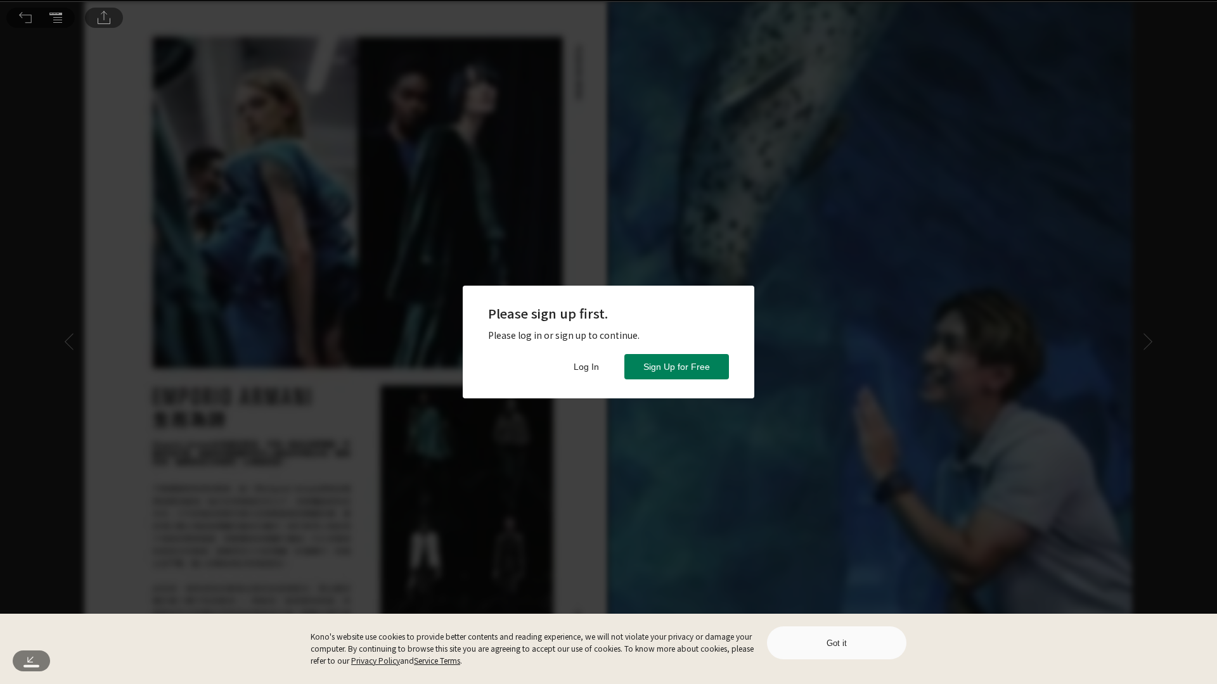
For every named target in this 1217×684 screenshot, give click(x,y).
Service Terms (437, 660)
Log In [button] (586, 367)
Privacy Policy (375, 660)
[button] (25, 18)
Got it (837, 643)
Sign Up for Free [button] (676, 367)
